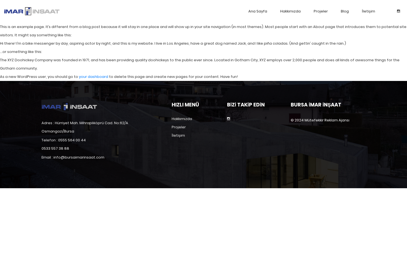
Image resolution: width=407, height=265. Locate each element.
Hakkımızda (290, 11)
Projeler (321, 11)
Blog (345, 11)
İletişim (368, 11)
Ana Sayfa (257, 11)
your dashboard (93, 76)
